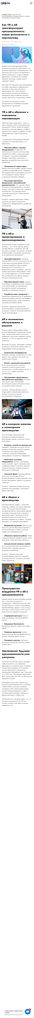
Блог (9, 14)
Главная (4, 14)
